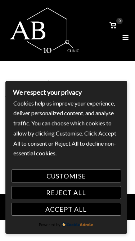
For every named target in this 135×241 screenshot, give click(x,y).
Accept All (66, 209)
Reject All (66, 193)
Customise (66, 176)
